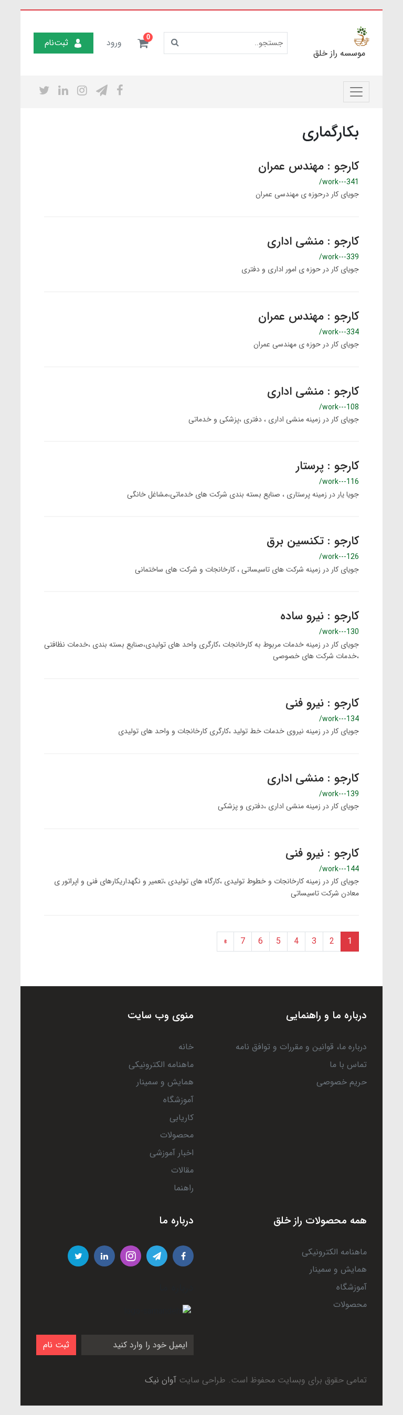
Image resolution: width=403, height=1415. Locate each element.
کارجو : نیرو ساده (319, 616)
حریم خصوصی (341, 1082)
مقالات (182, 1170)
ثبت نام (56, 1344)
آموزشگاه (178, 1099)
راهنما (184, 1188)
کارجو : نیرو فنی (322, 703)
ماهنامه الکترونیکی (161, 1064)
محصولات (177, 1135)
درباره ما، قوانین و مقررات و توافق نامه (301, 1046)
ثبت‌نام (56, 42)
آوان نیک (160, 1380)
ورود (114, 42)
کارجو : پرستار (327, 466)
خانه (186, 1046)
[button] (142, 43)
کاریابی (181, 1117)
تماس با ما (348, 1064)
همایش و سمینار (165, 1082)
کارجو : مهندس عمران (308, 166)
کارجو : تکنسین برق (313, 541)
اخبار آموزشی (172, 1152)
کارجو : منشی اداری (313, 241)
